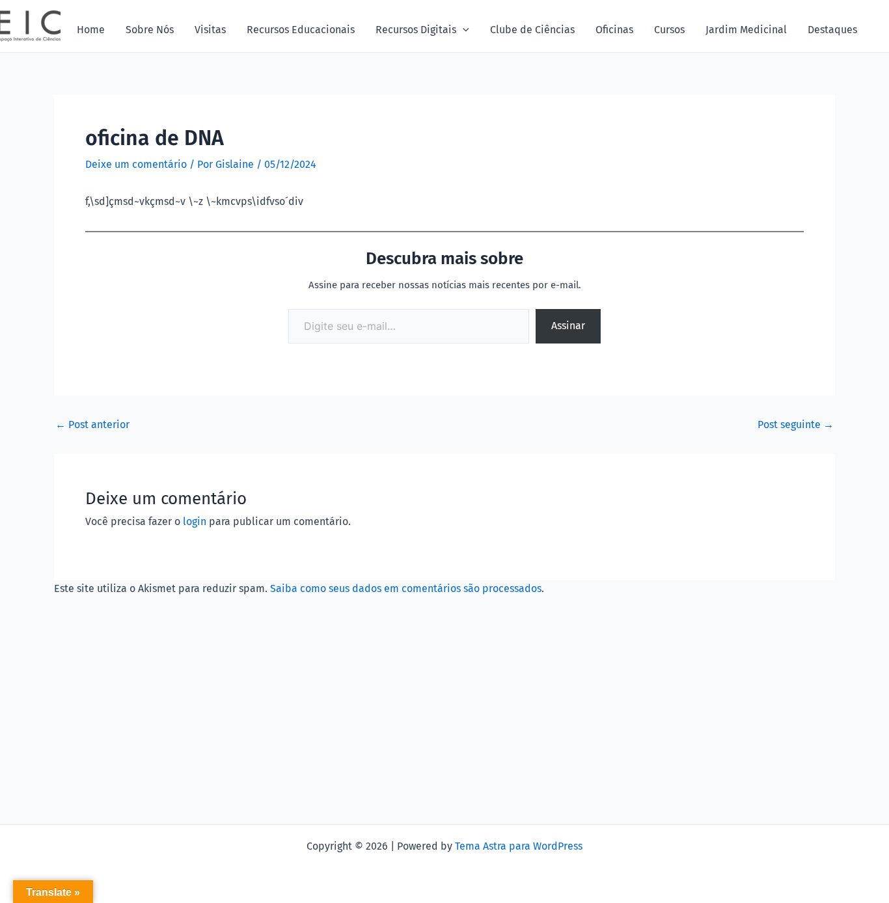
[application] (462, 30)
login (194, 521)
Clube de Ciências (532, 29)
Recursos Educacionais (301, 29)
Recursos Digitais (416, 29)
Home (91, 29)
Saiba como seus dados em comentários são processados (405, 588)
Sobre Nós (150, 29)
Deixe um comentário (136, 164)
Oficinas (614, 29)
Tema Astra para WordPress (518, 846)
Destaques (832, 29)
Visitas (210, 29)
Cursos (669, 29)
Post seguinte (796, 425)
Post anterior (92, 425)
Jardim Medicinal (746, 29)
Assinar (568, 325)
